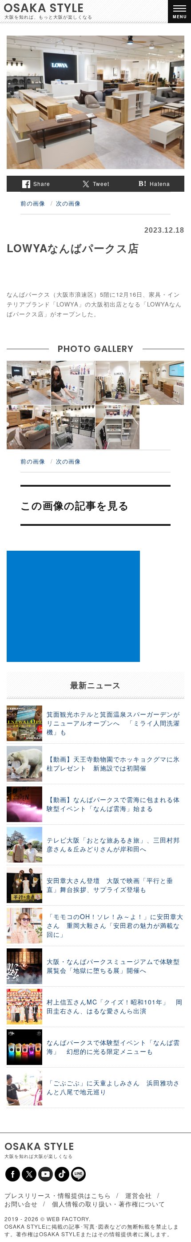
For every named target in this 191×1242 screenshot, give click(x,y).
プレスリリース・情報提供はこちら (57, 1195)
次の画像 (68, 203)
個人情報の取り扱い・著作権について (108, 1203)
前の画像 (32, 203)
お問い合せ (21, 1203)
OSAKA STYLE (44, 8)
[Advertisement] (73, 606)
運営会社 (138, 1195)
